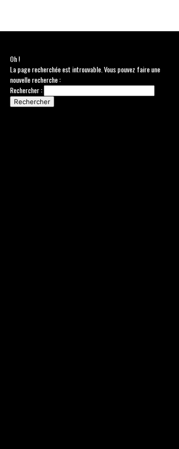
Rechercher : (26, 90)
